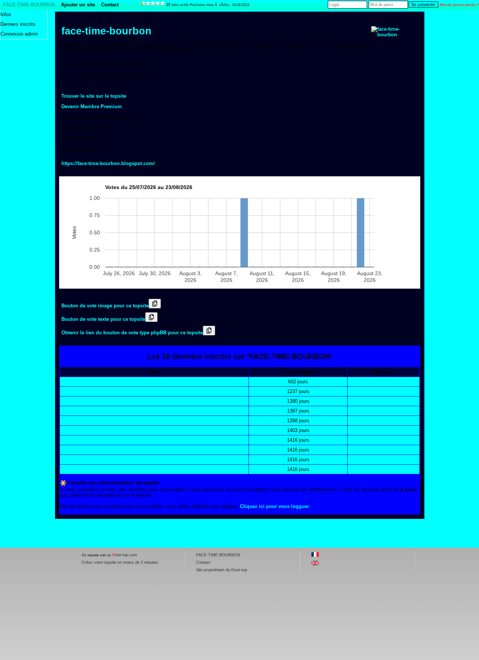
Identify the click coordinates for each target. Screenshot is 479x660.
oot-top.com (124, 555)
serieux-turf (75, 420)
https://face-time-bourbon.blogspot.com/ (108, 163)
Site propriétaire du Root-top (221, 570)
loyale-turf (73, 381)
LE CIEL (71, 401)
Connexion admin (19, 34)
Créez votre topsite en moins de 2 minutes (120, 562)
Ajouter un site (78, 4)
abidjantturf (75, 391)
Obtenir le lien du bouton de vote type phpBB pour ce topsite (132, 332)
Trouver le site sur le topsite (93, 96)
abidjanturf (74, 450)
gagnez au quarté (82, 459)
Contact (110, 4)
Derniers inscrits (18, 24)
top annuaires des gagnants (94, 411)
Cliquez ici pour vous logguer (274, 506)
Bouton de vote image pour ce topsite (105, 305)
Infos (5, 14)
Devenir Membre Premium (91, 106)
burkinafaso (75, 469)
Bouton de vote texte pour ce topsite (103, 319)
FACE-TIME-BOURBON (29, 4)
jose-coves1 (75, 440)
